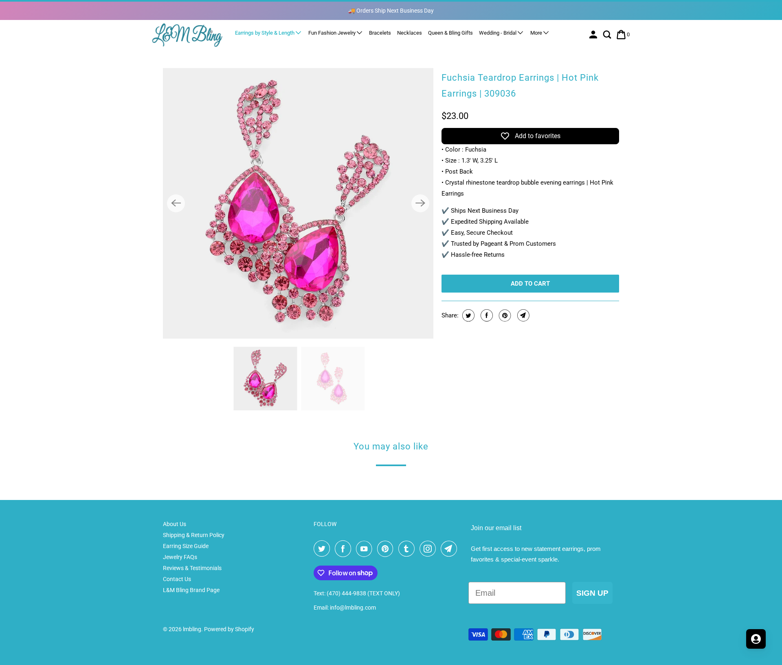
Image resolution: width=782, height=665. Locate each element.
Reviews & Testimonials (192, 568)
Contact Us (177, 579)
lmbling (192, 629)
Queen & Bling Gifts (450, 33)
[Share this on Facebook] (486, 315)
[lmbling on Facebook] (344, 549)
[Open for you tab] (756, 639)
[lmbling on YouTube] (366, 549)
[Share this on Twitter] (467, 315)
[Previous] (176, 203)
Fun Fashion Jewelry (332, 33)
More (536, 33)
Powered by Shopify (229, 629)
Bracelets (380, 33)
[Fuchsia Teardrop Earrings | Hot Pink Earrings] (298, 203)
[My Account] (594, 34)
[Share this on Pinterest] (504, 315)
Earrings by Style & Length (265, 33)
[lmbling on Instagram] (429, 549)
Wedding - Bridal (498, 33)
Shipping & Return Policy (193, 535)
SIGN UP (592, 593)
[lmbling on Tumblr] (408, 549)
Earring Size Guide (186, 546)
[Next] (420, 203)
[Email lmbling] (450, 549)
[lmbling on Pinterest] (387, 549)
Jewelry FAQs (180, 557)
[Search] (608, 34)
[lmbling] (187, 35)
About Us (174, 524)
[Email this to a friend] (522, 315)
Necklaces (409, 33)
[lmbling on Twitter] (323, 549)
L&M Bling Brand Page (191, 590)
